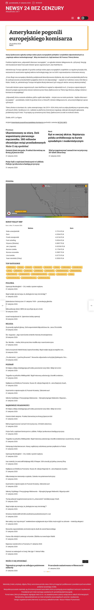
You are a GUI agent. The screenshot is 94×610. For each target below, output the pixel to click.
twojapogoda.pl (24, 274)
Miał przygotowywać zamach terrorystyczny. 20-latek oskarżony (68, 151)
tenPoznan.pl (49, 270)
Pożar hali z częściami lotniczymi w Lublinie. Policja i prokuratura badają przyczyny (25, 163)
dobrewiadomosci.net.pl (39, 274)
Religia (71, 274)
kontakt (56, 600)
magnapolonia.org (62, 270)
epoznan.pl (38, 267)
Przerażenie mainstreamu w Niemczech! (65, 565)
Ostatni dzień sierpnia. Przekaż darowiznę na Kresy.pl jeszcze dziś (25, 151)
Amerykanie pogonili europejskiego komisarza (27, 122)
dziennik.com (77, 267)
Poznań (20, 267)
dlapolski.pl (18, 270)
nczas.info (48, 267)
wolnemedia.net (75, 270)
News (11, 45)
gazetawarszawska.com (28, 277)
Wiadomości (11, 267)
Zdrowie (52, 274)
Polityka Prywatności (72, 600)
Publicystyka (66, 267)
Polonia (57, 267)
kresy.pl (28, 267)
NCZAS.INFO (62, 122)
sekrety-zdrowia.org (13, 277)
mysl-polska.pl (12, 274)
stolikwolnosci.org (44, 277)
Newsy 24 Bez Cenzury (35, 8)
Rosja (9, 270)
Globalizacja (38, 270)
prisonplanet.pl (62, 274)
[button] (83, 561)
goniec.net (28, 270)
